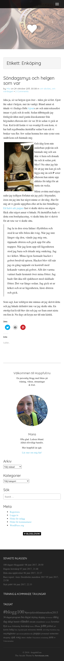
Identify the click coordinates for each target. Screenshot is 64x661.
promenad (45, 633)
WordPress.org (17, 525)
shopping (6, 637)
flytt (5, 626)
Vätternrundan (8, 641)
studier (29, 637)
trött (51, 637)
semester (54, 633)
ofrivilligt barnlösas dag (51, 630)
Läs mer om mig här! (32, 452)
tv (55, 637)
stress (23, 637)
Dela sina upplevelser (13, 572)
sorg (18, 637)
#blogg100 (13, 611)
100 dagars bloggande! (13, 564)
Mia (8, 88)
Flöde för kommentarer (21, 521)
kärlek (6, 629)
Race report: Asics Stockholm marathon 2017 (24, 577)
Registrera (15, 511)
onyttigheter (9, 633)
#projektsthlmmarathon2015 (41, 612)
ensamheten (40, 621)
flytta (9, 626)
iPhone (37, 626)
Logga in (14, 515)
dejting (34, 617)
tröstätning (44, 637)
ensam (32, 621)
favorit (48, 622)
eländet (24, 621)
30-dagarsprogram (11, 617)
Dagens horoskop (11, 568)
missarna (32, 629)
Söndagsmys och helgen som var (28, 80)
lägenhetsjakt (22, 630)
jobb (43, 626)
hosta (32, 626)
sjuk (13, 637)
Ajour (31, 108)
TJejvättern (36, 637)
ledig (11, 629)
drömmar (49, 617)
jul (55, 626)
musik (39, 629)
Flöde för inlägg (17, 518)
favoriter (55, 621)
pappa (37, 633)
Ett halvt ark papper (13, 208)
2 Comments (21, 91)
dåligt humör (14, 621)
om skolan (45, 88)
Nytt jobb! (8, 584)
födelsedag (16, 626)
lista (15, 629)
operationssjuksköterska (24, 633)
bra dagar (26, 617)
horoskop (25, 626)
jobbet (50, 626)
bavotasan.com (41, 655)
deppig (41, 617)
